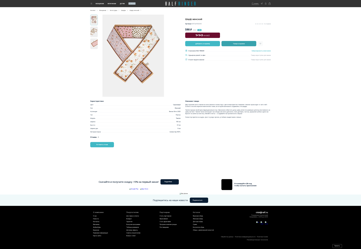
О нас (95, 216)
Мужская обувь (198, 216)
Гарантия (129, 221)
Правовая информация (100, 233)
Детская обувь (198, 221)
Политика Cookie (262, 237)
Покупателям (132, 212)
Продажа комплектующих (168, 224)
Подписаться (197, 200)
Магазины (96, 224)
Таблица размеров (132, 227)
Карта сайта (97, 235)
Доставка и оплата (132, 216)
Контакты (96, 221)
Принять (337, 246)
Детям (122, 3)
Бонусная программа (133, 224)
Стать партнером (165, 216)
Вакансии (96, 230)
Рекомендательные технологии (257, 240)
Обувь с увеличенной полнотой (203, 230)
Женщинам (100, 3)
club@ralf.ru (262, 212)
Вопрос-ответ (131, 235)
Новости (96, 219)
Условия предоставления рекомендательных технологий (181, 246)
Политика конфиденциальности (245, 237)
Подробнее (168, 181)
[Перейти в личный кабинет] (266, 4)
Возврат (129, 219)
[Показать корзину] (269, 4)
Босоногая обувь (198, 227)
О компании (98, 212)
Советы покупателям (133, 233)
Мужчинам (112, 3)
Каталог (196, 212)
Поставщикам (164, 227)
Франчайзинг (164, 219)
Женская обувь (198, 219)
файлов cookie (137, 246)
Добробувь (97, 227)
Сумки (195, 224)
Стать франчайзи (165, 221)
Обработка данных (227, 237)
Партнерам (165, 212)
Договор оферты (132, 230)
